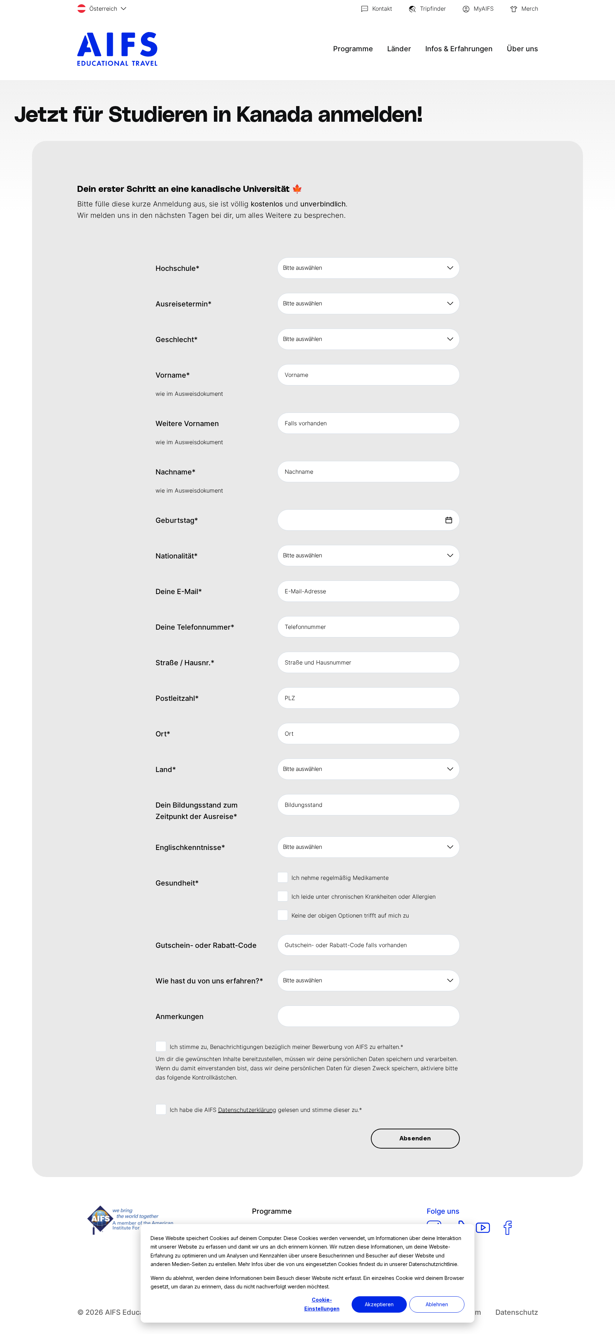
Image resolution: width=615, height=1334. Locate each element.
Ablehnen (437, 1304)
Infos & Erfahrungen (459, 48)
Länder (399, 48)
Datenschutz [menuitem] (516, 1312)
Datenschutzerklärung (247, 1109)
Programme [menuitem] (272, 1211)
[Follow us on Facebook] (507, 1227)
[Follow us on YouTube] (483, 1227)
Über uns (522, 48)
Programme (353, 48)
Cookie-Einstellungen (322, 1304)
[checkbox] (368, 896)
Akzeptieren (379, 1304)
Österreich (103, 8)
